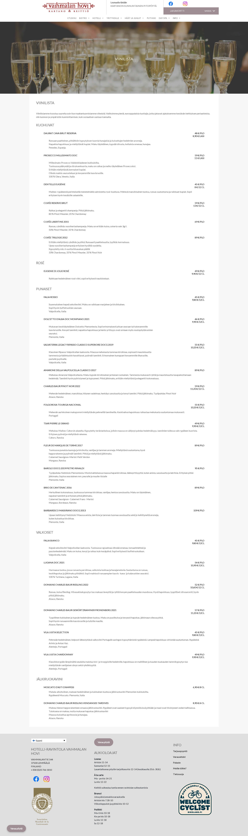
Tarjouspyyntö (180, 751)
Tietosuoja (178, 774)
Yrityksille (113, 18)
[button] (208, 11)
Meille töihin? (179, 768)
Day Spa (163, 18)
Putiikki (151, 18)
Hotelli (97, 18)
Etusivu (72, 18)
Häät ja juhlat (133, 18)
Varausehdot (179, 756)
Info (175, 18)
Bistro (83, 18)
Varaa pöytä (104, 742)
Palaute (177, 762)
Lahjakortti (177, 11)
